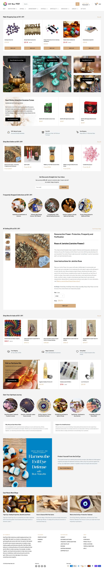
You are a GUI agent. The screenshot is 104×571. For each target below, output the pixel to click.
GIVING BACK (86, 539)
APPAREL (22, 8)
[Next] (101, 35)
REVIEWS (63, 546)
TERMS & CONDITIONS (88, 546)
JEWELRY (74, 8)
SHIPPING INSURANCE (66, 548)
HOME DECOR (64, 8)
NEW (4, 8)
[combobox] (49, 4)
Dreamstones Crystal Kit (88, 40)
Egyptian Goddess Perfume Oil (45, 381)
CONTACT (63, 537)
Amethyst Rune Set (9, 40)
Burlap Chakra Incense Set (30, 40)
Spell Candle (26, 164)
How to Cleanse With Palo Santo (45, 514)
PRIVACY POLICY (87, 541)
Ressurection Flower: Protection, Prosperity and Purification (12, 165)
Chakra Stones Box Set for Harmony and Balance (51, 40)
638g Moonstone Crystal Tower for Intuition (70, 339)
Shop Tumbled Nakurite (65, 468)
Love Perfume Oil (85, 381)
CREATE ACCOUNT (42, 537)
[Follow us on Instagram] (39, 566)
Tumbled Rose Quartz (87, 164)
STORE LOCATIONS (87, 544)
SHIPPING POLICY (65, 550)
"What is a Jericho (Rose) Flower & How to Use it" (68, 281)
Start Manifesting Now (13, 119)
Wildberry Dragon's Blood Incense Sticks (70, 165)
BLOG (84, 537)
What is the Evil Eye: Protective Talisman (81, 514)
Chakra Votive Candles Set (69, 40)
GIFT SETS (83, 8)
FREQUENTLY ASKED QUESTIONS (68, 541)
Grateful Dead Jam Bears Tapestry (12, 338)
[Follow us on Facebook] (36, 566)
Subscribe (64, 187)
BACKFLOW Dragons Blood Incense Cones (88, 119)
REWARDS (40, 539)
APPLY (85, 548)
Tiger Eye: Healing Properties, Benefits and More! (16, 514)
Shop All (99, 17)
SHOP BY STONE (11, 8)
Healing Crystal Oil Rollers (65, 381)
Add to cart (12, 48)
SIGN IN (39, 541)
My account (85, 4)
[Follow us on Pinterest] (42, 566)
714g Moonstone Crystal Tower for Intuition (90, 339)
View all (99, 493)
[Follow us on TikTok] (45, 566)
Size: (57, 292)
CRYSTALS (43, 8)
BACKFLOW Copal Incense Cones (67, 118)
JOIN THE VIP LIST (65, 544)
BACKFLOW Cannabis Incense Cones (47, 118)
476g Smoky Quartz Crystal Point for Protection (32, 339)
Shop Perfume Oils (12, 380)
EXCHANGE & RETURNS (66, 539)
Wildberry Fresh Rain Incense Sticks (51, 164)
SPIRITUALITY (53, 8)
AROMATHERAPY (32, 8)
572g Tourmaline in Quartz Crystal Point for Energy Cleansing (51, 339)
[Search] (77, 4)
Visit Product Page (96, 228)
